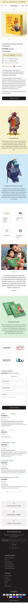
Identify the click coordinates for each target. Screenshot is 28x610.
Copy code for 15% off (12, 55)
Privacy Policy (8, 586)
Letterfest (15, 600)
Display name (5, 381)
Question (4, 394)
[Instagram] (15, 548)
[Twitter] (10, 548)
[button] (5, 48)
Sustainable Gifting (9, 564)
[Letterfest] (14, 5)
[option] (14, 24)
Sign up (14, 544)
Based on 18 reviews (13, 373)
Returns (6, 581)
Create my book (14, 98)
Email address (5, 387)
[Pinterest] (18, 548)
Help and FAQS (8, 575)
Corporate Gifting (9, 561)
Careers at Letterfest (9, 557)
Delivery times (8, 579)
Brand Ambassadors (9, 566)
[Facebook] (13, 548)
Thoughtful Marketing (10, 568)
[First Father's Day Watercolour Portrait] (22, 9)
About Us (7, 559)
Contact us (7, 577)
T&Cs (6, 584)
